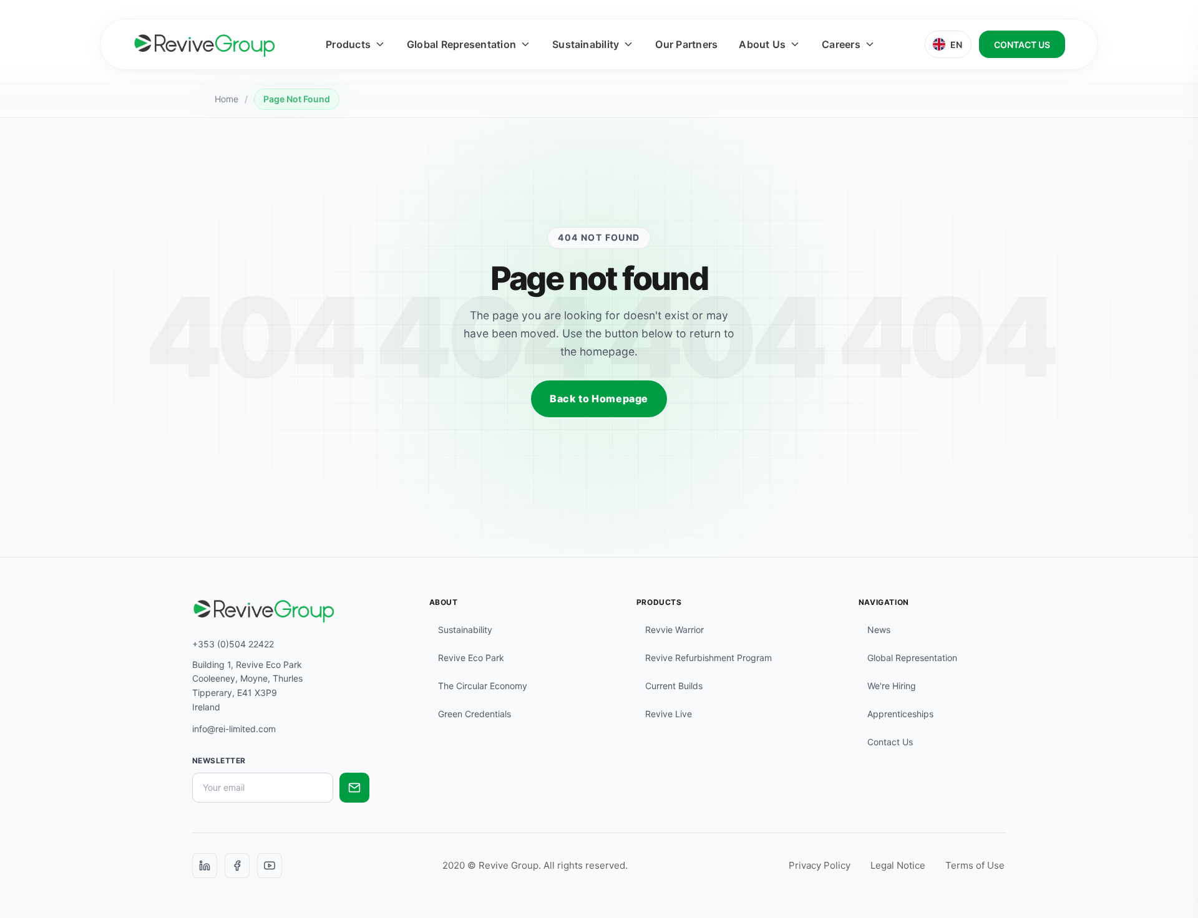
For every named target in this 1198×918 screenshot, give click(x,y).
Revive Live (668, 713)
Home (226, 99)
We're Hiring (891, 685)
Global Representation (461, 44)
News (878, 629)
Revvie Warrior (674, 629)
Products (348, 44)
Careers (841, 44)
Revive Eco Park (471, 657)
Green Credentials (474, 713)
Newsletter (219, 760)
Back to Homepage (599, 398)
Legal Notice (897, 865)
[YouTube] (269, 865)
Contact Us (890, 742)
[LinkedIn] (204, 865)
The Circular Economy (482, 685)
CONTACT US (1022, 44)
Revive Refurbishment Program (708, 657)
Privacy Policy (819, 865)
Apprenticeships (900, 713)
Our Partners (686, 44)
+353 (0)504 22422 (233, 644)
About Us (762, 44)
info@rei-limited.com (234, 728)
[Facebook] (237, 865)
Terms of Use (975, 865)
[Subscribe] (354, 788)
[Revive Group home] (204, 44)
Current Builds (674, 685)
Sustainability (585, 44)
